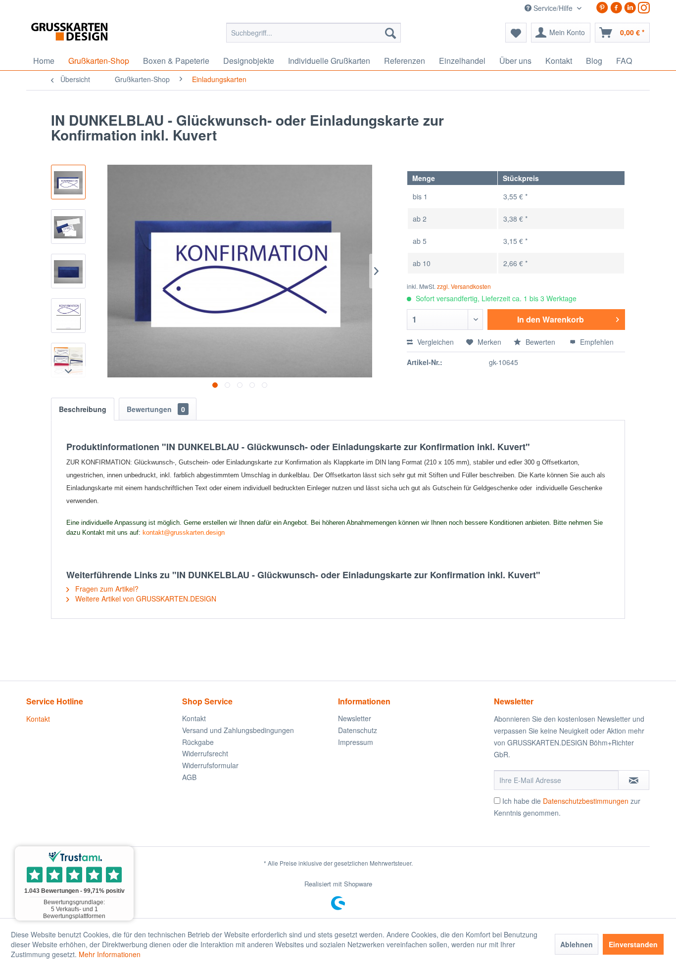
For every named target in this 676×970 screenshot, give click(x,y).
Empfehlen (596, 342)
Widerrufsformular (210, 765)
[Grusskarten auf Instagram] (644, 7)
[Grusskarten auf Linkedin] (630, 7)
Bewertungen (156, 409)
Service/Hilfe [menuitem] (553, 8)
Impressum (355, 742)
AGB (189, 777)
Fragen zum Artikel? (106, 589)
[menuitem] (313, 33)
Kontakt (38, 719)
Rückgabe (198, 742)
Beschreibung (82, 409)
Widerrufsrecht (205, 753)
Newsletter (354, 718)
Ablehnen (576, 944)
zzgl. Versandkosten (464, 286)
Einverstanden (633, 944)
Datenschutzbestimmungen (585, 801)
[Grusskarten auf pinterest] (602, 7)
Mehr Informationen (110, 954)
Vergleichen (434, 342)
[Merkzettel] (516, 33)
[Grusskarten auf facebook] (616, 7)
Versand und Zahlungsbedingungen (238, 730)
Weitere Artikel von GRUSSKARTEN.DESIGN (144, 598)
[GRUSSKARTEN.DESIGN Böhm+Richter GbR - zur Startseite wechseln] (84, 35)
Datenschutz (357, 730)
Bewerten (540, 342)
